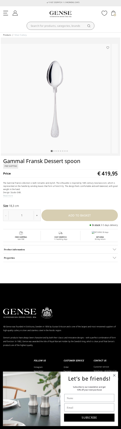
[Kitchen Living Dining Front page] (60, 14)
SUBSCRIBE (89, 418)
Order (66, 367)
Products (7, 35)
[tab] (51, 151)
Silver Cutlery (20, 35)
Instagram (38, 367)
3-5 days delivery (109, 225)
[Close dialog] (114, 375)
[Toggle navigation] (5, 13)
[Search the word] (88, 26)
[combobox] (60, 26)
